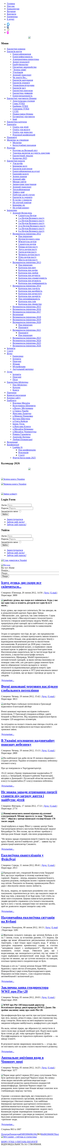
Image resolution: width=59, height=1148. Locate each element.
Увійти (5, 514)
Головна (11, 3)
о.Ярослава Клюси (22, 426)
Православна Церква (23, 114)
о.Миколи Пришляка (23, 416)
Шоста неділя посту (28, 260)
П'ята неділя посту (27, 257)
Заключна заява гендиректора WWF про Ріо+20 (24, 989)
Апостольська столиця (24, 101)
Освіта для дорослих (23, 132)
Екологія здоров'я (21, 82)
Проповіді (12, 137)
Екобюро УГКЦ (20, 106)
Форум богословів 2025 (24, 457)
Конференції (13, 444)
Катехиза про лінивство (30, 304)
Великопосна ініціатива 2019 (27, 319)
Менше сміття (19, 181)
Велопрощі (18, 314)
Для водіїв (18, 163)
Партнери (11, 392)
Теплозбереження (21, 189)
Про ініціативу (25, 236)
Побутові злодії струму (24, 194)
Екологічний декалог (23, 155)
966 (49, 1134)
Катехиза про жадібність (30, 291)
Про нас (11, 6)
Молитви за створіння (17, 140)
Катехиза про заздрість (29, 296)
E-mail (53, 592)
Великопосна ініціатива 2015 (27, 306)
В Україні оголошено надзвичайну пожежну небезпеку (28, 742)
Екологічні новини (16, 49)
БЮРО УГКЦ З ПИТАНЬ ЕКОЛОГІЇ (19, 1141)
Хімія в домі (18, 192)
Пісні (15, 379)
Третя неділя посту (27, 252)
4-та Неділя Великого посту (31, 226)
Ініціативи (12, 210)
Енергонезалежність (22, 95)
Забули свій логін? (16, 522)
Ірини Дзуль (18, 424)
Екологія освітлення (22, 168)
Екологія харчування (23, 80)
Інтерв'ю (11, 348)
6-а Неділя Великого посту (31, 231)
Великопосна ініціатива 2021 (27, 330)
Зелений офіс (19, 179)
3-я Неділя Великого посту (31, 223)
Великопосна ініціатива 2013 (27, 262)
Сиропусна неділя (27, 244)
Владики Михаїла (21, 403)
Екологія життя (14, 51)
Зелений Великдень (22, 213)
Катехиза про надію (28, 270)
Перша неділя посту (28, 247)
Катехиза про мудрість (29, 275)
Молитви (17, 142)
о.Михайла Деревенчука (24, 431)
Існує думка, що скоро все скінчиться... (21, 584)
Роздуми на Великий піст (25, 150)
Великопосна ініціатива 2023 (27, 338)
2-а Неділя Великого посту (31, 220)
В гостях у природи (22, 200)
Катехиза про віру (27, 267)
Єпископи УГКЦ (21, 108)
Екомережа (12, 16)
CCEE (16, 111)
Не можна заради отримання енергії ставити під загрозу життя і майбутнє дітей (29, 796)
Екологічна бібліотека (17, 382)
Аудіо (9, 372)
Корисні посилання (16, 395)
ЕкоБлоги (11, 400)
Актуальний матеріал (23, 369)
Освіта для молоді (21, 129)
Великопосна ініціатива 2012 (27, 233)
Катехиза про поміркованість (32, 283)
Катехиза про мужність (29, 280)
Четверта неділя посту (29, 254)
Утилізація (18, 72)
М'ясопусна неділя (27, 241)
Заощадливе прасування (24, 184)
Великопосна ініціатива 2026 (27, 345)
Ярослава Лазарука (22, 413)
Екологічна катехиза (17, 122)
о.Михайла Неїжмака (23, 429)
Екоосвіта (11, 124)
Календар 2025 (20, 158)
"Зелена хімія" (19, 69)
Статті (10, 351)
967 (53, 1134)
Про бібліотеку (20, 385)
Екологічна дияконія (23, 93)
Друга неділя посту (27, 249)
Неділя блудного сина (29, 239)
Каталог (16, 387)
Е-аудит (10, 19)
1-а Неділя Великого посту (31, 218)
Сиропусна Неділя (27, 215)
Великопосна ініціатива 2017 (27, 312)
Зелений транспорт (22, 75)
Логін (4, 505)
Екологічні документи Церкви (22, 98)
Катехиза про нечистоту (30, 293)
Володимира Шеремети (24, 405)
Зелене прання (20, 176)
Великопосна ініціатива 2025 (27, 343)
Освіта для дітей (20, 127)
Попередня (14, 1134)
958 (22, 1134)
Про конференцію (27, 450)
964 (42, 1134)
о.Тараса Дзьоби (20, 411)
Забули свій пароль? (16, 524)
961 (32, 1134)
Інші (15, 119)
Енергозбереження (22, 54)
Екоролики (18, 356)
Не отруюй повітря (22, 202)
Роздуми (11, 148)
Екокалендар (13, 9)
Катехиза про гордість (29, 288)
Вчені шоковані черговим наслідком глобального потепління (29, 688)
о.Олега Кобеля (20, 421)
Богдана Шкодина (21, 418)
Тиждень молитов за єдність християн (31, 153)
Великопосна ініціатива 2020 (27, 322)
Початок (5, 1134)
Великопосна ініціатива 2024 (27, 340)
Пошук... (5, 570)
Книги (16, 390)
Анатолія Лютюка (21, 437)
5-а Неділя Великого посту (31, 228)
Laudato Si (17, 447)
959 (25, 1134)
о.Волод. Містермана (23, 408)
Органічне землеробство (25, 67)
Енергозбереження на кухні (26, 171)
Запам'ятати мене (9, 511)
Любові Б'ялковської (22, 439)
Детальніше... (7, 680)
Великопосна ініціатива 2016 (27, 309)
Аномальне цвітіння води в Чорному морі (22, 1059)
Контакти (11, 14)
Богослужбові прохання (24, 145)
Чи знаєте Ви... (20, 77)
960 (29, 1134)
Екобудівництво (20, 64)
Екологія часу (19, 88)
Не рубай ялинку (21, 207)
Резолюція (23, 452)
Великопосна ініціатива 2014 (27, 286)
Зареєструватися (15, 519)
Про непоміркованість (29, 299)
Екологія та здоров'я (22, 197)
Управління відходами (23, 85)
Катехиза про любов (28, 273)
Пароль (5, 508)
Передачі (17, 361)
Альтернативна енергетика (26, 59)
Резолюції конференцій (24, 135)
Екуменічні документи (24, 116)
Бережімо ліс (19, 205)
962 (35, 1134)
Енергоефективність (23, 56)
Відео (9, 353)
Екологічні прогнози (23, 90)
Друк (46, 592)
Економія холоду (21, 174)
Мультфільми (19, 366)
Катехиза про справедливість (32, 278)
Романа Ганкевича (22, 434)
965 (46, 1134)
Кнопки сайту (14, 398)
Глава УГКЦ (19, 103)
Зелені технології (21, 62)
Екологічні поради (16, 161)
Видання (11, 11)
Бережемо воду (20, 166)
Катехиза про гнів (27, 301)
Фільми (16, 364)
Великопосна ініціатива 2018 (27, 317)
